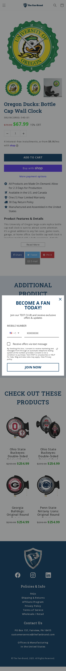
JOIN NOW (33, 367)
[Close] (60, 299)
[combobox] (14, 333)
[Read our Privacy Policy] (57, 349)
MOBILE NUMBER (16, 325)
